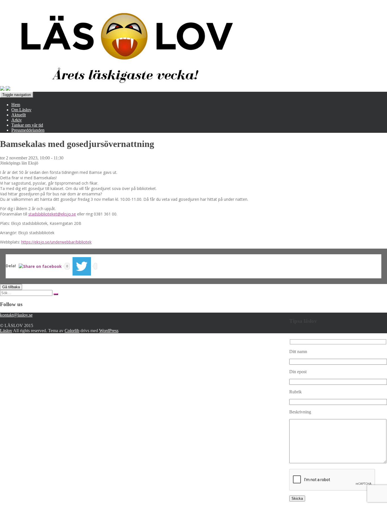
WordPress (108, 330)
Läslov (6, 330)
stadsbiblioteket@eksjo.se (52, 214)
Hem (15, 104)
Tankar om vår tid (27, 125)
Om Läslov (21, 109)
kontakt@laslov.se (16, 315)
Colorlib (72, 330)
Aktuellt (18, 114)
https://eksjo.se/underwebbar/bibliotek (56, 242)
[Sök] (56, 294)
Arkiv (16, 120)
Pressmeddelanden (27, 130)
